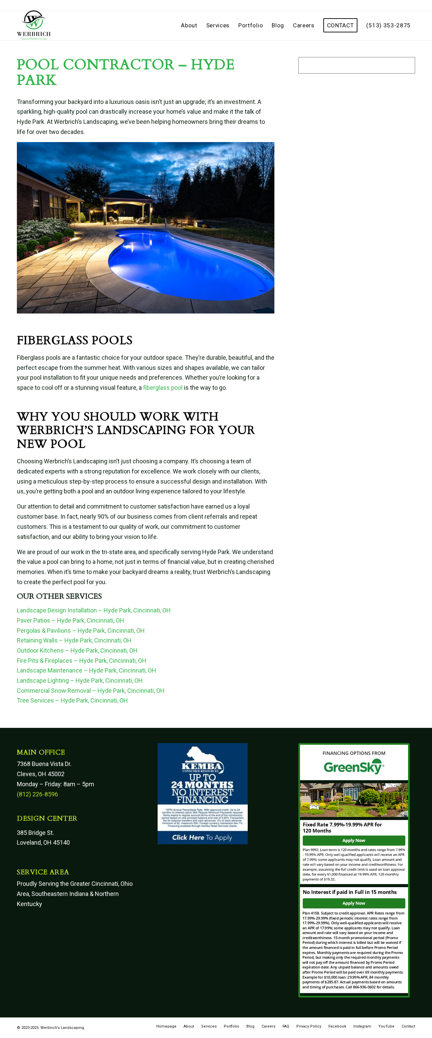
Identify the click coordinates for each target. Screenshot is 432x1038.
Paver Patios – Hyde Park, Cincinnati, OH (70, 620)
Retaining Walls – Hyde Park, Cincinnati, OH (74, 640)
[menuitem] (189, 25)
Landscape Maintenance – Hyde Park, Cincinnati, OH (86, 670)
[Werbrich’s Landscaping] (34, 25)
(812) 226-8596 (37, 794)
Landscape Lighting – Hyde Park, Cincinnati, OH (80, 680)
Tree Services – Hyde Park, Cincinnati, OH (72, 700)
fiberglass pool (163, 387)
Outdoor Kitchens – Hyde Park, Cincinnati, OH (77, 650)
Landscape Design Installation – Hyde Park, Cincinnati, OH (94, 610)
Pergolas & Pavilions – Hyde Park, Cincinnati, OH (81, 630)
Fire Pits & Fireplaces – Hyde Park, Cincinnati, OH (81, 660)
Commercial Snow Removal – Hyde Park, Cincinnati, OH (91, 690)
